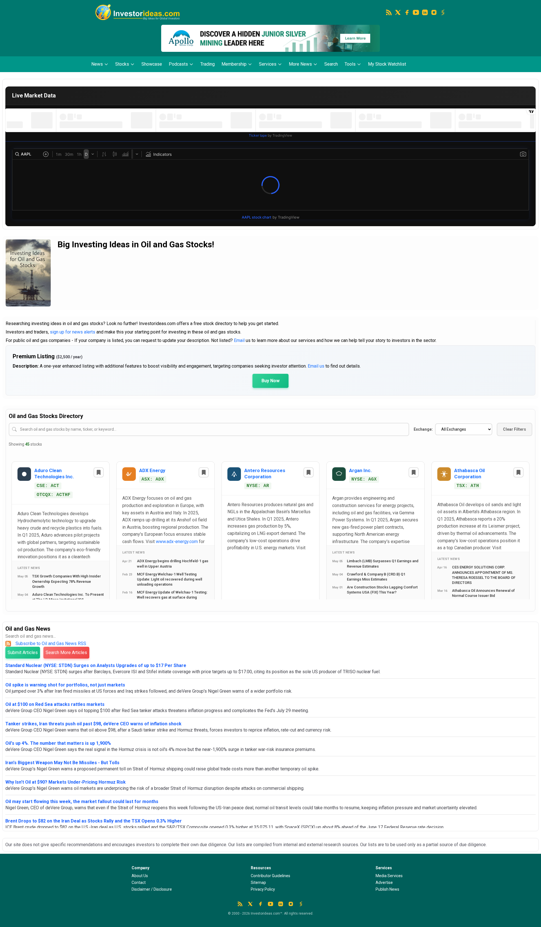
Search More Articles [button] (66, 652)
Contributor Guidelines (270, 875)
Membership (234, 64)
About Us (140, 875)
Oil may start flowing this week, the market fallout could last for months (81, 801)
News (97, 64)
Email (239, 340)
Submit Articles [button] (23, 652)
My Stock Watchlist (387, 64)
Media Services (389, 875)
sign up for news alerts (72, 332)
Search (331, 64)
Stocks (122, 64)
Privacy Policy (263, 889)
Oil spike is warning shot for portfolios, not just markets (65, 685)
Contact (139, 882)
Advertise (384, 882)
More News (300, 64)
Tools (350, 64)
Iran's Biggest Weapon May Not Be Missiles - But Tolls (62, 762)
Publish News (387, 889)
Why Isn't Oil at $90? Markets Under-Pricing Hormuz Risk (65, 782)
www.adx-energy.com (177, 541)
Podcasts (178, 64)
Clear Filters (514, 429)
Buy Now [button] (270, 380)
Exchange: (423, 429)
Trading (207, 64)
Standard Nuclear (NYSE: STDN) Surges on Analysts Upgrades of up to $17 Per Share (95, 665)
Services (267, 64)
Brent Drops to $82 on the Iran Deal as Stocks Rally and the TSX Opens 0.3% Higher (93, 821)
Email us (316, 366)
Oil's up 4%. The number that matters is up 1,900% (58, 743)
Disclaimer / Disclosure (152, 889)
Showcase (151, 64)
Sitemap (258, 882)
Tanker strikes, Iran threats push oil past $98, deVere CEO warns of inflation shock (93, 723)
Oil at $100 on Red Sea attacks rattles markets (55, 704)
